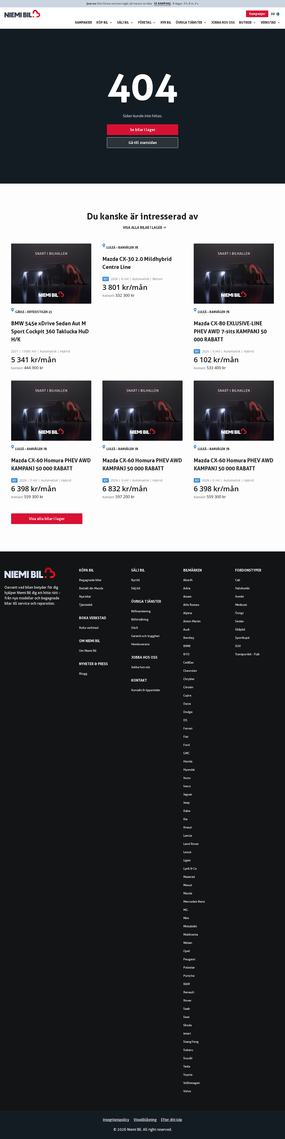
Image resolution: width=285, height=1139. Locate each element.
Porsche (189, 975)
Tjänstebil (85, 604)
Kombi (239, 596)
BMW (187, 646)
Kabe (186, 811)
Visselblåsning (145, 1120)
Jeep (186, 802)
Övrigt (239, 613)
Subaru (188, 1050)
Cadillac (188, 662)
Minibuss (241, 604)
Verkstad (268, 22)
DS (185, 720)
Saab (186, 1008)
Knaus (187, 827)
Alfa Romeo (191, 604)
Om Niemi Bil (87, 650)
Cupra (187, 695)
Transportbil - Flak (247, 654)
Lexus (187, 852)
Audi (186, 629)
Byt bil (135, 580)
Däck (134, 627)
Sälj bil (123, 22)
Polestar (189, 967)
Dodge (188, 712)
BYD (186, 654)
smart (187, 1033)
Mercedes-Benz (194, 901)
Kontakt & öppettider (145, 690)
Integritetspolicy (116, 1120)
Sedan (239, 621)
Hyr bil (166, 22)
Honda (187, 761)
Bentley (188, 637)
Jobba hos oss (223, 22)
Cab (237, 580)
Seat (186, 1017)
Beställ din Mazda (91, 588)
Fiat (185, 736)
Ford (186, 745)
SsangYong (191, 1041)
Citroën (188, 687)
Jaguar (187, 794)
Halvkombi (242, 588)
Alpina (187, 613)
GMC (186, 753)
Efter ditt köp (171, 1120)
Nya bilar (85, 596)
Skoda (187, 1025)
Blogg (83, 673)
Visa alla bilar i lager (142, 227)
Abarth (188, 580)
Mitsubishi (190, 926)
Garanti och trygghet (145, 636)
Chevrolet (190, 670)
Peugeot (189, 959)
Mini (186, 918)
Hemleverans (140, 644)
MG (185, 910)
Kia (185, 819)
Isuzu (187, 778)
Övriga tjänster (189, 22)
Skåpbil (240, 629)
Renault (188, 992)
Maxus (187, 885)
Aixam (187, 596)
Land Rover (191, 844)
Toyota (187, 1074)
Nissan (187, 942)
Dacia (187, 703)
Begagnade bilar (90, 580)
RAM (186, 984)
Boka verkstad (88, 627)
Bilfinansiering (141, 611)
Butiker (245, 22)
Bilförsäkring (140, 619)
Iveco (187, 786)
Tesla (186, 1066)
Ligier (187, 860)
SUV (238, 646)
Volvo (187, 1091)
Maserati (189, 877)
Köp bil (102, 22)
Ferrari (187, 728)
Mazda (187, 893)
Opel (186, 951)
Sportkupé (242, 637)
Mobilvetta (190, 934)
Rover (187, 1000)
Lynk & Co (190, 868)
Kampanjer (83, 22)
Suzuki (187, 1058)
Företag (144, 22)
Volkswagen (191, 1083)
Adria (186, 588)
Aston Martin (192, 621)
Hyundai (189, 769)
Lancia (187, 835)
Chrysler (189, 679)
